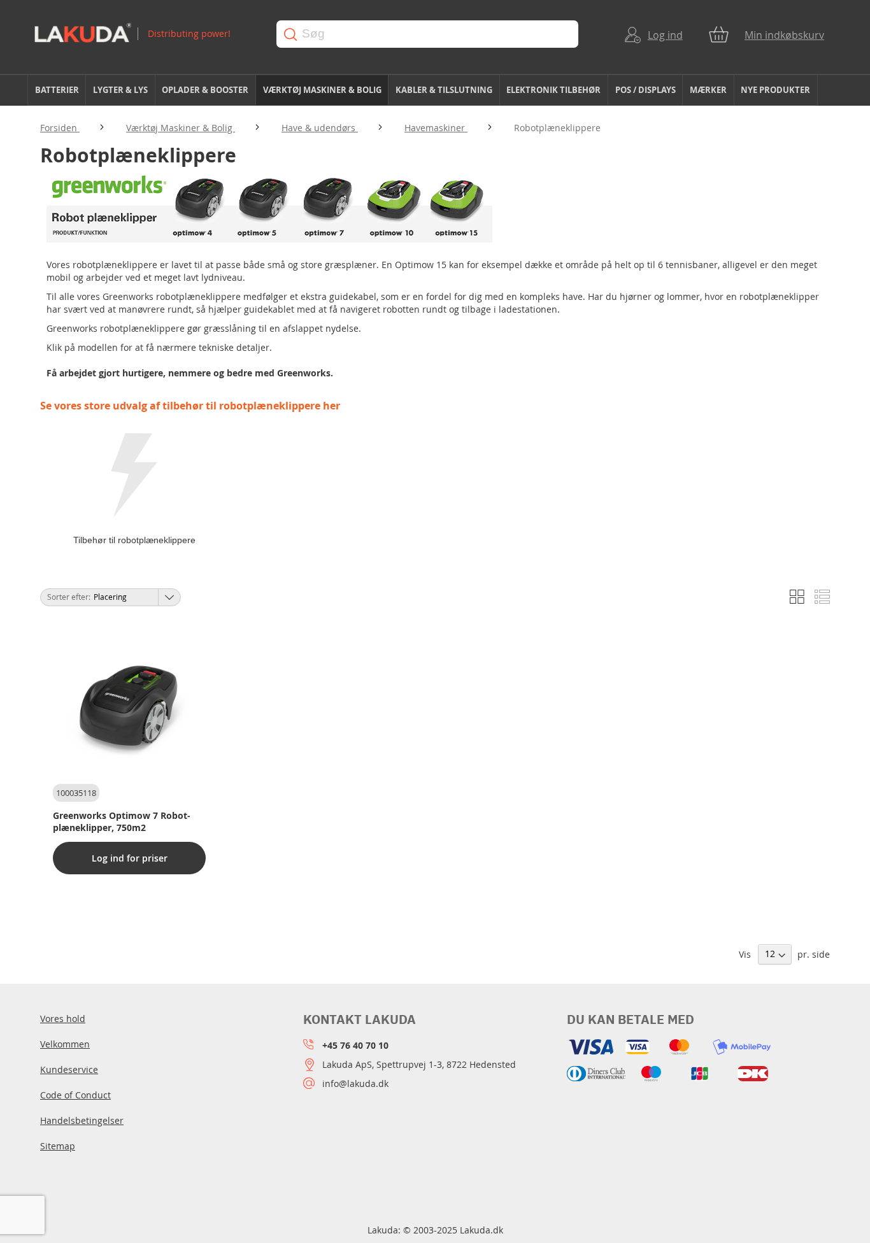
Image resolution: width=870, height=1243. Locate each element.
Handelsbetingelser (82, 1120)
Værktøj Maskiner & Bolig (180, 128)
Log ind (665, 35)
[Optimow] (269, 239)
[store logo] (143, 34)
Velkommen (65, 1044)
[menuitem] (56, 90)
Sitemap (57, 1146)
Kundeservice (69, 1069)
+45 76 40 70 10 (355, 1045)
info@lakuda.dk (355, 1083)
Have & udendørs (320, 128)
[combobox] (427, 34)
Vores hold (62, 1018)
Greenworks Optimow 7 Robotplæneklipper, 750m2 (121, 821)
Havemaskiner (435, 128)
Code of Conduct (75, 1095)
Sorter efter (68, 597)
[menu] (435, 90)
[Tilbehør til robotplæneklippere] (134, 476)
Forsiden (60, 128)
